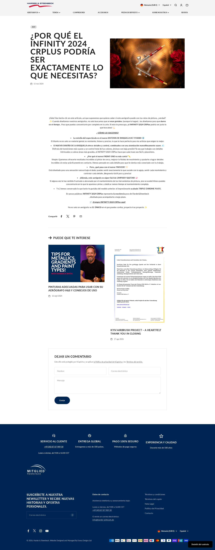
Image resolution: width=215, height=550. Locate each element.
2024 (33, 27)
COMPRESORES (79, 12)
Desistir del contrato (200, 544)
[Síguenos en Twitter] (34, 531)
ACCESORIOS (103, 12)
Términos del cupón (153, 499)
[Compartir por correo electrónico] (80, 216)
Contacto (149, 513)
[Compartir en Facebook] (61, 216)
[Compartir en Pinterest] (74, 216)
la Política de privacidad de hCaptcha (108, 362)
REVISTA (184, 12)
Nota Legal (149, 504)
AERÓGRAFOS (32, 12)
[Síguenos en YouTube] (47, 531)
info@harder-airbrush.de (103, 520)
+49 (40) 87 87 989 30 (53, 446)
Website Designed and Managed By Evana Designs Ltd (71, 540)
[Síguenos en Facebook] (28, 531)
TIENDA (55, 12)
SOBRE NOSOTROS (159, 12)
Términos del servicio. (134, 362)
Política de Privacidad (154, 508)
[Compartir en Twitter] (67, 216)
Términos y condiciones (155, 494)
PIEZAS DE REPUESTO (129, 12)
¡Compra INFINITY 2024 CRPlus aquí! (109, 202)
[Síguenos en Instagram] (40, 531)
